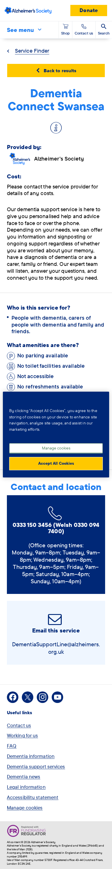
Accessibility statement (32, 797)
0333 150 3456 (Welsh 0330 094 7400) (56, 528)
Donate (89, 10)
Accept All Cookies (56, 463)
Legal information (26, 787)
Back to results (60, 70)
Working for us (22, 735)
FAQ (11, 746)
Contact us (19, 725)
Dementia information (31, 756)
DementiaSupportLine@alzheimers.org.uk (56, 648)
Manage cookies (25, 808)
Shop (65, 33)
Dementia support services (36, 766)
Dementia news (23, 776)
